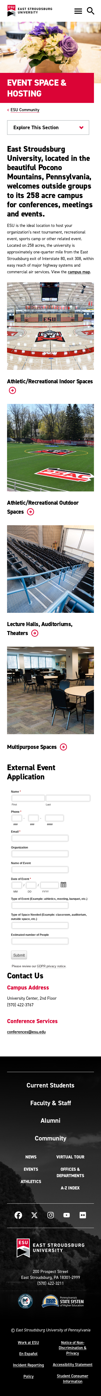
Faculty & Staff (50, 1103)
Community (50, 1138)
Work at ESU (28, 1342)
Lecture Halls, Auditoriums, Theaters (40, 628)
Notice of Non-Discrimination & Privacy (72, 1348)
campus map (79, 271)
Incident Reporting (28, 1365)
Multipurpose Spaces (32, 747)
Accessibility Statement (73, 1364)
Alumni (50, 1120)
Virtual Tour (70, 1157)
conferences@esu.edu (26, 1031)
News (30, 1157)
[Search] (90, 11)
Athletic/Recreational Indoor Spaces (50, 381)
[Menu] (78, 11)
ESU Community (25, 109)
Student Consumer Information (72, 1378)
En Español (28, 1353)
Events (31, 1169)
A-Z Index (70, 1188)
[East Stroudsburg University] (29, 10)
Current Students (50, 1085)
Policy (28, 1376)
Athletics (31, 1181)
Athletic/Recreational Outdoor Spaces (43, 507)
